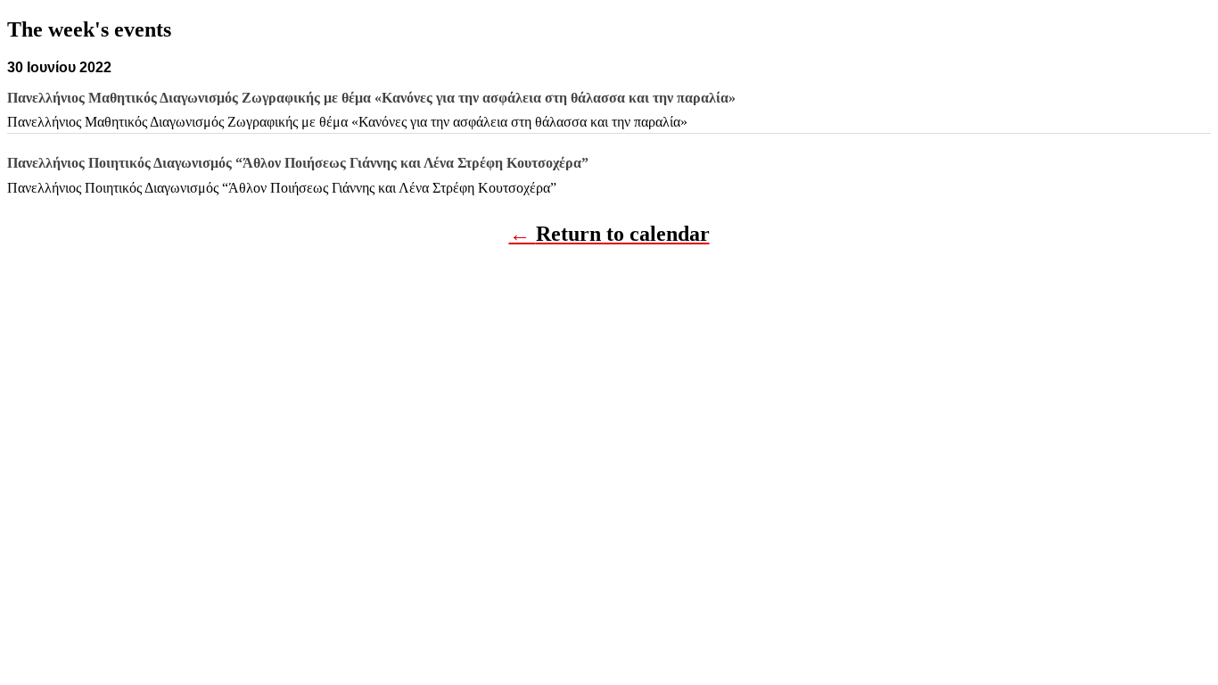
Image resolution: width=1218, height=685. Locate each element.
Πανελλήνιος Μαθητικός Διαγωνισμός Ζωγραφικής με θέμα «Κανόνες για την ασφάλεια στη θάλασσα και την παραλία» (347, 121)
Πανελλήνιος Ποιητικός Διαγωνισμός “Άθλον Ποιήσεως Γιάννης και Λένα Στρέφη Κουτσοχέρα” (281, 187)
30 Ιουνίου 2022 (59, 67)
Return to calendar (623, 233)
